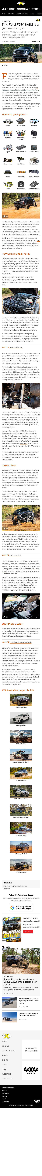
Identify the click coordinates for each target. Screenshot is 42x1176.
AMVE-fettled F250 (16, 347)
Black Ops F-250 (15, 555)
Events (5, 1060)
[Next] (39, 13)
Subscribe (6, 1074)
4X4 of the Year (8, 1051)
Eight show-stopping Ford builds (20, 642)
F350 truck (23, 443)
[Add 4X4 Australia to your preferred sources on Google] (21, 907)
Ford (23, 243)
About (4, 1099)
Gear (32, 13)
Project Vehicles (22, 13)
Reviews (11, 13)
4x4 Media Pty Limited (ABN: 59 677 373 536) (22, 1105)
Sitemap (4, 1096)
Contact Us (5, 1101)
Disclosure (5, 1093)
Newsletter (7, 1079)
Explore (5, 1065)
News (3, 13)
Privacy (4, 1090)
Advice (5, 1055)
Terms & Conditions (8, 1088)
